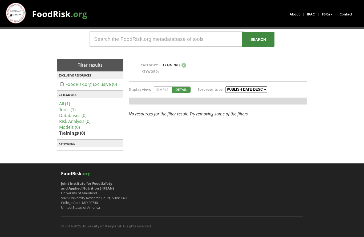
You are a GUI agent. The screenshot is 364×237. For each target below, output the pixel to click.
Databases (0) (73, 115)
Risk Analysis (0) (75, 121)
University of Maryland (101, 226)
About (295, 14)
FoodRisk (59, 13)
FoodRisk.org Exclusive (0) (91, 84)
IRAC (311, 14)
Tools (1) (67, 110)
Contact (345, 14)
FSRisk (327, 14)
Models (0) (69, 127)
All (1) (64, 104)
